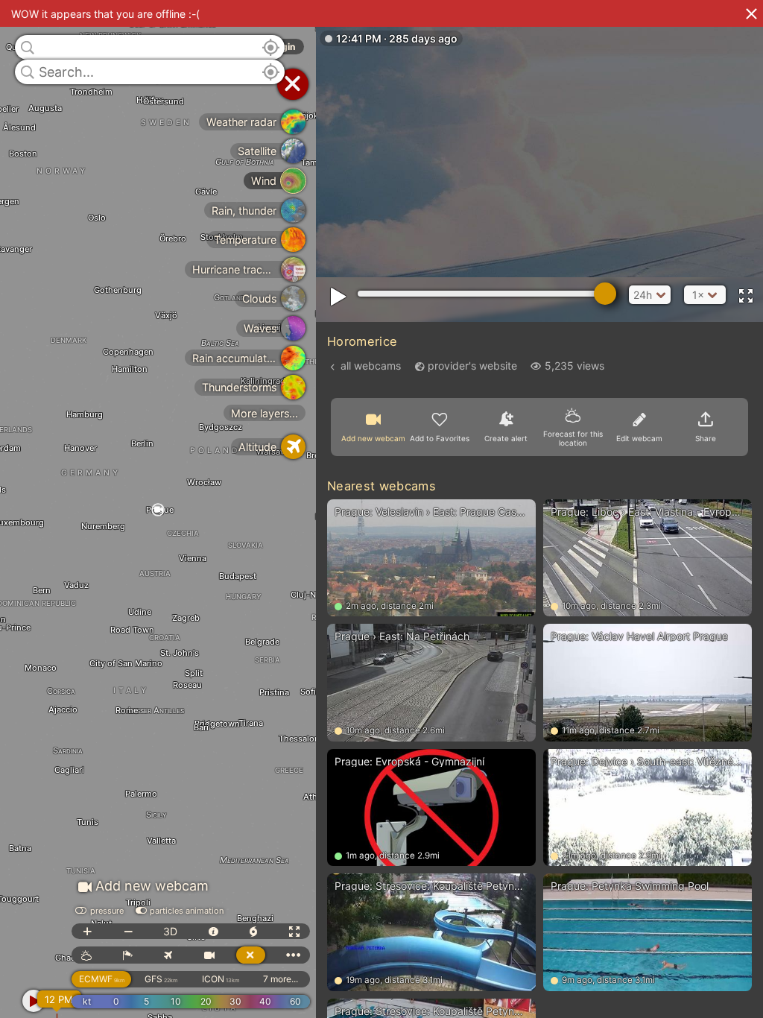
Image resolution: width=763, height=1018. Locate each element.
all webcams (371, 365)
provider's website (472, 365)
